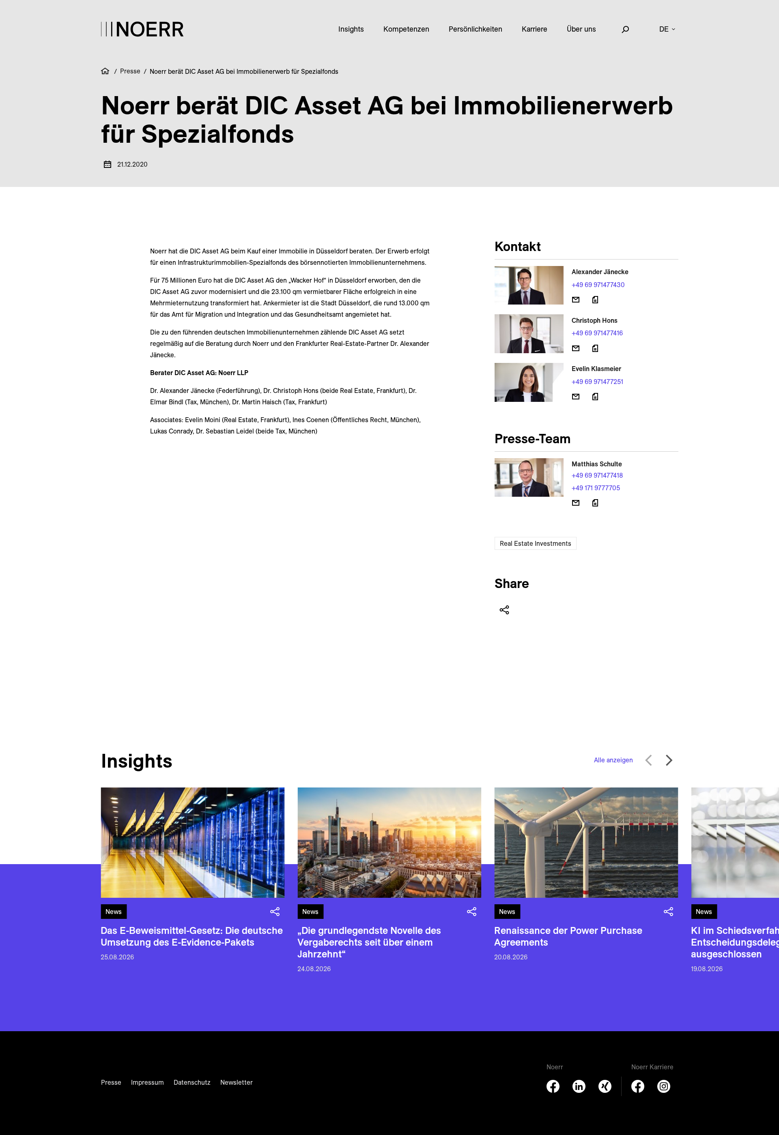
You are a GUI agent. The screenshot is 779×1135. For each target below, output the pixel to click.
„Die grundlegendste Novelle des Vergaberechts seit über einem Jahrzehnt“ (369, 942)
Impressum (147, 1082)
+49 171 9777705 (596, 488)
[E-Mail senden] (576, 300)
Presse (130, 71)
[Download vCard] (595, 300)
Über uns (581, 29)
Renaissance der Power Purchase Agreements (568, 936)
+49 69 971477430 (598, 285)
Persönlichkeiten (475, 29)
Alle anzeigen (613, 760)
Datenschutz (192, 1082)
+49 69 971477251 (597, 382)
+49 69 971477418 (597, 475)
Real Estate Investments (535, 543)
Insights (351, 29)
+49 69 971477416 (597, 333)
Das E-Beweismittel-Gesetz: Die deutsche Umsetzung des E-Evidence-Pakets (192, 936)
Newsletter (236, 1082)
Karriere (534, 29)
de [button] (664, 29)
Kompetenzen (406, 29)
